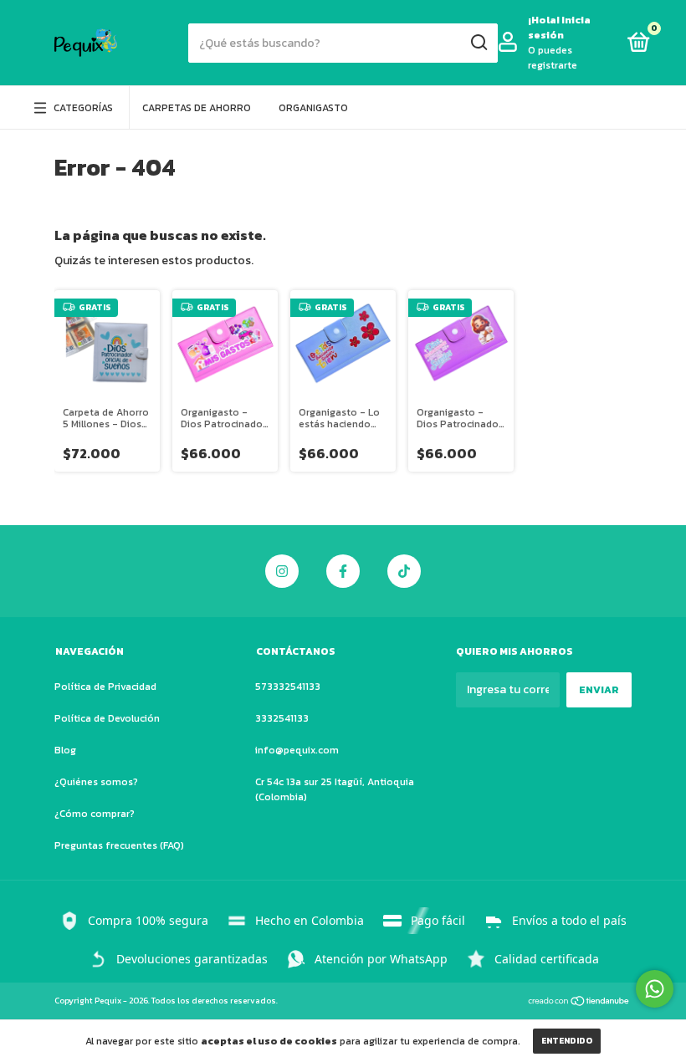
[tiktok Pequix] (404, 571)
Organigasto (313, 107)
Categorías (83, 107)
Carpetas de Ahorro (196, 107)
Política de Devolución (107, 718)
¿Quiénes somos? (96, 781)
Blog (65, 750)
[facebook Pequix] (343, 571)
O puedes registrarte (552, 58)
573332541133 (287, 686)
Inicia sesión (559, 28)
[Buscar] (478, 43)
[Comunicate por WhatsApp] (654, 989)
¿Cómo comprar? (94, 813)
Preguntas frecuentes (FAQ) (119, 845)
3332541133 (282, 718)
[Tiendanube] (579, 1002)
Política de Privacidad (105, 686)
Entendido (566, 1040)
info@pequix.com (297, 750)
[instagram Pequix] (282, 571)
